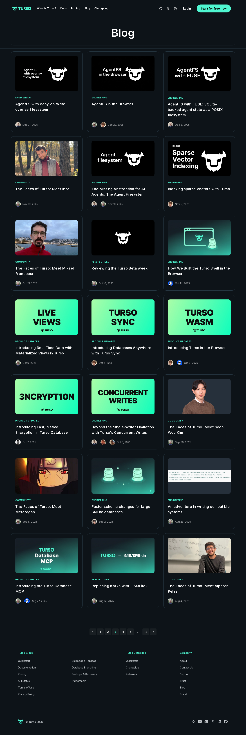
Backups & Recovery (84, 674)
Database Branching (84, 667)
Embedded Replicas (84, 660)
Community (23, 182)
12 (145, 632)
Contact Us (186, 667)
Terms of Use (26, 687)
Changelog (101, 8)
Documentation (27, 667)
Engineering (23, 97)
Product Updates (27, 341)
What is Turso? (46, 8)
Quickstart (24, 660)
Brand (183, 694)
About (183, 660)
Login (187, 8)
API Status (24, 680)
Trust (183, 680)
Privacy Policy (26, 694)
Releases (131, 674)
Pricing (75, 8)
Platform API (79, 680)
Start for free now (214, 8)
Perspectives (100, 262)
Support (184, 674)
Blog (87, 8)
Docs (63, 8)
